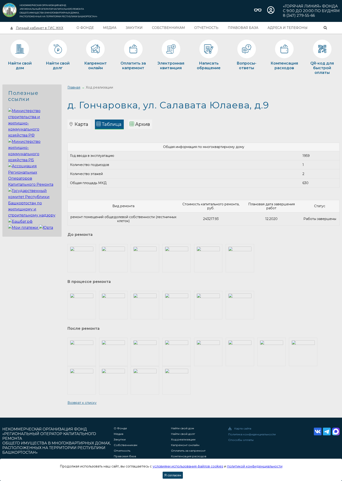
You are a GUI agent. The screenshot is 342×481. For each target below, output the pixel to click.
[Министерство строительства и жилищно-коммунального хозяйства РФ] (32, 135)
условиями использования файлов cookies (188, 466)
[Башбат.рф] (20, 221)
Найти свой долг (183, 434)
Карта (81, 124)
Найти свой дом (182, 428)
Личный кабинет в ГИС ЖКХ (39, 28)
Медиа (109, 28)
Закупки (134, 28)
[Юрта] (46, 227)
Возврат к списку (82, 403)
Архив (142, 124)
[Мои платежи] (23, 227)
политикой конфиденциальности (254, 466)
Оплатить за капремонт (188, 450)
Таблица (111, 124)
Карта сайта (242, 428)
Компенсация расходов (188, 456)
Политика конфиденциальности (252, 434)
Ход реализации (183, 439)
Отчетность (206, 28)
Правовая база (243, 28)
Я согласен (172, 475)
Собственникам (168, 28)
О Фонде (85, 28)
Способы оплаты (241, 440)
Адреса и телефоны (288, 28)
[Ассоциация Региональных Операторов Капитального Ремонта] (32, 184)
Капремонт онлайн (185, 445)
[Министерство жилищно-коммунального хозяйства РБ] (32, 160)
